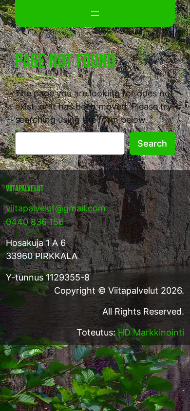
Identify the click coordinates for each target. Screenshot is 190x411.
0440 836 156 (35, 222)
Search (152, 143)
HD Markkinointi (151, 332)
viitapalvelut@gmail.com (56, 208)
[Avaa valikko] (95, 13)
